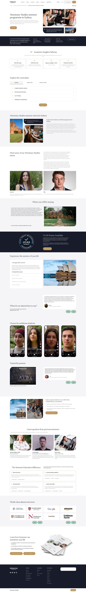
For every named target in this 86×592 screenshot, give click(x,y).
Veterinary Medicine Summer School (20, 5)
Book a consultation (29, 553)
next (73, 311)
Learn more (71, 39)
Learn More (47, 248)
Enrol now (13, 27)
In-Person (22, 2)
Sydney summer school (30, 21)
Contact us (28, 580)
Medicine (38, 570)
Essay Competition (29, 573)
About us (27, 570)
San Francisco (49, 583)
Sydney (48, 576)
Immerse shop (28, 576)
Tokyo (48, 578)
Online (27, 2)
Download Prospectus (16, 553)
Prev (68, 311)
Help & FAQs (49, 2)
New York (48, 581)
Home (11, 5)
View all (55, 62)
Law (37, 571)
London (48, 573)
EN (58, 2)
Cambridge (49, 570)
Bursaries (27, 571)
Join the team (28, 575)
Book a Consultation (51, 412)
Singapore (48, 580)
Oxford (48, 571)
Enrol (74, 2)
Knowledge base (28, 578)
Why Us (37, 2)
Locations (32, 2)
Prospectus (68, 2)
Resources (42, 2)
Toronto (48, 575)
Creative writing (39, 573)
